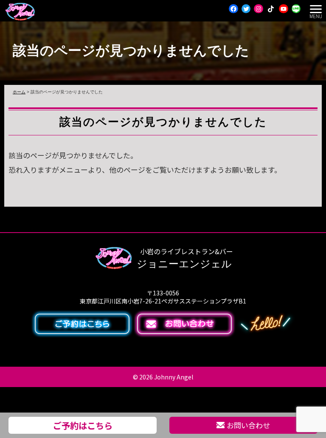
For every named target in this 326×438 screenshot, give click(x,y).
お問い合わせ (248, 425)
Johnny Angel (173, 377)
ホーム (19, 92)
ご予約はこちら (82, 425)
